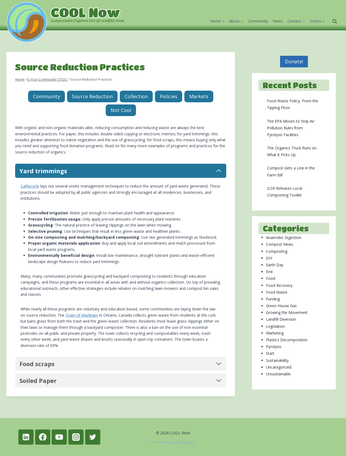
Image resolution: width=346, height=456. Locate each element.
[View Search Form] (335, 21)
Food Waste (276, 292)
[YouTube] (59, 437)
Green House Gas (281, 305)
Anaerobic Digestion (283, 237)
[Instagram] (76, 437)
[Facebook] (42, 437)
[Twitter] (92, 437)
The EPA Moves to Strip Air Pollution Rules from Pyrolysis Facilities (290, 128)
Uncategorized (278, 367)
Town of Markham (81, 315)
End (269, 271)
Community (258, 21)
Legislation (275, 326)
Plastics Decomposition (286, 339)
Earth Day (274, 264)
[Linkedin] (26, 437)
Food (270, 278)
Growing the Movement (287, 312)
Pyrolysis (273, 346)
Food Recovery (279, 285)
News (278, 21)
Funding (273, 298)
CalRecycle (30, 186)
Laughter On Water (182, 442)
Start (270, 353)
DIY (269, 258)
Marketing (275, 333)
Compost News (279, 244)
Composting (276, 251)
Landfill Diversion (281, 319)
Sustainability (277, 360)
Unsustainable (278, 373)
